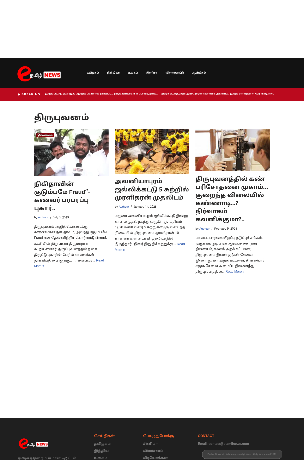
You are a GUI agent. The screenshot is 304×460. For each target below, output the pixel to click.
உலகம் (133, 72)
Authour (43, 217)
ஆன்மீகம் (199, 72)
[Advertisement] (124, 29)
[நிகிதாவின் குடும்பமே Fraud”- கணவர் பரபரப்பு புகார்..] (71, 152)
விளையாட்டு (174, 72)
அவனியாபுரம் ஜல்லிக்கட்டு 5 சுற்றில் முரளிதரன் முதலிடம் (152, 189)
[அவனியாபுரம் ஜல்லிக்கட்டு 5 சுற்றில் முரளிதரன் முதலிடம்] (152, 151)
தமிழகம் (93, 72)
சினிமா (151, 72)
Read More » (234, 272)
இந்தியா (113, 72)
